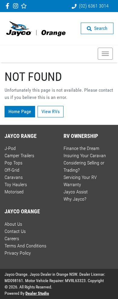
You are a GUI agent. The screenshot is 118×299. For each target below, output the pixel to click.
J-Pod (10, 148)
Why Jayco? (75, 199)
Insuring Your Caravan (85, 155)
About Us (13, 224)
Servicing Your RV (80, 177)
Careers (12, 238)
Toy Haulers (16, 184)
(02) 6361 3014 (94, 6)
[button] (105, 54)
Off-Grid (12, 170)
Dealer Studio (37, 293)
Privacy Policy (18, 253)
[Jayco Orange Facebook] (9, 6)
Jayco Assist (76, 192)
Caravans (14, 177)
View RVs (50, 111)
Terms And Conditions (25, 246)
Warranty (72, 184)
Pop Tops (13, 163)
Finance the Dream (81, 148)
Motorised (14, 192)
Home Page (19, 111)
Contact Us (15, 231)
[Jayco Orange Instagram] (17, 6)
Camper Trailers (19, 155)
